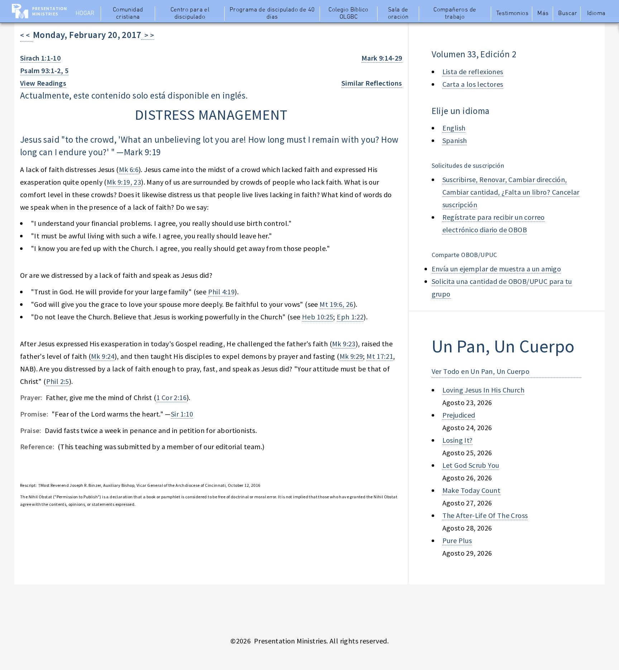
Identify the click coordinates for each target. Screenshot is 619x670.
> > (147, 34)
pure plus (457, 540)
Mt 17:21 (379, 356)
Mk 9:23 (344, 343)
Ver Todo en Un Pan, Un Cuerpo (481, 371)
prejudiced (458, 414)
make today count (471, 490)
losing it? (457, 440)
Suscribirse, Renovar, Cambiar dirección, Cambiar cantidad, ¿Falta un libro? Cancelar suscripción (511, 192)
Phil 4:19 (221, 291)
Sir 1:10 (182, 413)
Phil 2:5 (57, 381)
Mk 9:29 (351, 356)
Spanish (454, 140)
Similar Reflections (371, 83)
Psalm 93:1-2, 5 (44, 70)
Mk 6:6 (129, 169)
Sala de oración (398, 13)
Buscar (567, 13)
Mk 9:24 (103, 356)
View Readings (43, 83)
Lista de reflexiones (472, 71)
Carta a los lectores (472, 84)
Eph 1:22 (350, 316)
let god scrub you (470, 465)
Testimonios (512, 13)
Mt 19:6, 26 (336, 304)
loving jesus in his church (483, 389)
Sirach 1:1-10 (40, 57)
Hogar (85, 13)
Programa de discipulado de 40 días (272, 13)
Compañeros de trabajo (454, 13)
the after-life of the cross (485, 515)
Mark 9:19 (142, 152)
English (454, 127)
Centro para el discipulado (190, 13)
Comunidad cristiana (128, 13)
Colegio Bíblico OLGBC (348, 13)
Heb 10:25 (318, 316)
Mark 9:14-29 (381, 57)
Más (542, 13)
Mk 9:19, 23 (124, 181)
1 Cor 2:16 (171, 397)
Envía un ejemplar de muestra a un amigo (496, 268)
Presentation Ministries (49, 11)
